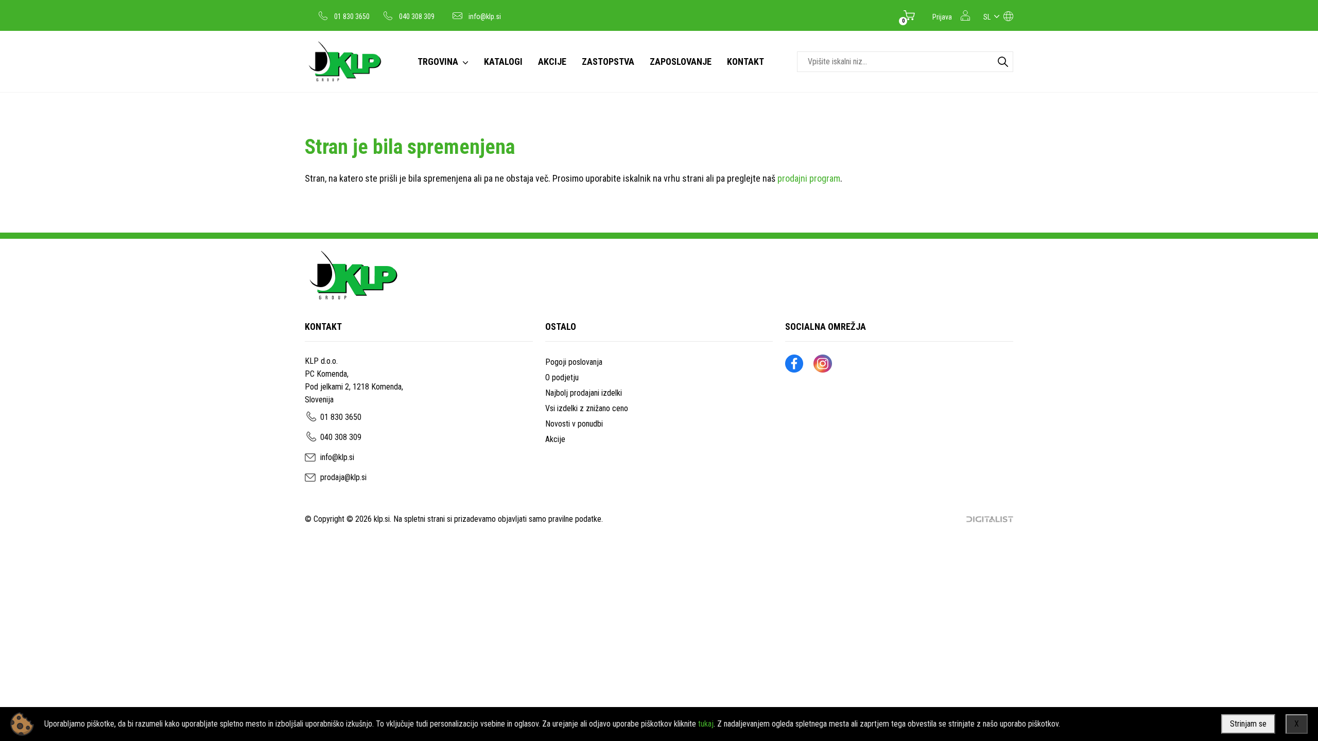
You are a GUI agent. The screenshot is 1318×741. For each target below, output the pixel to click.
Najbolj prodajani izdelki (583, 393)
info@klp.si (485, 16)
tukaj (706, 724)
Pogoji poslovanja (573, 362)
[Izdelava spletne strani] (989, 519)
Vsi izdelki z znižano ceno (586, 408)
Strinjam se (1248, 724)
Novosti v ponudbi (574, 424)
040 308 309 (417, 16)
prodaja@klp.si (343, 477)
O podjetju (562, 377)
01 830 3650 (352, 16)
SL (987, 17)
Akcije (555, 439)
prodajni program (808, 178)
